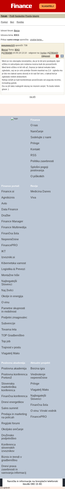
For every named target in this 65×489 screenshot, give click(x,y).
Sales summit (9, 408)
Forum (4, 16)
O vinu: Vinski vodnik (43, 410)
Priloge (35, 143)
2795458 (7, 53)
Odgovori (45, 56)
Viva (33, 197)
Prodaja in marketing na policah (14, 416)
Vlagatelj (48, 6)
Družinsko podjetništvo (8, 437)
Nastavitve (20, 16)
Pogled (4, 22)
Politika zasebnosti (42, 161)
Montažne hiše (10, 275)
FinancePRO (9, 245)
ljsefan (43, 53)
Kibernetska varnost (13, 263)
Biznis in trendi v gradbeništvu (11, 458)
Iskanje (35, 16)
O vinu (5, 302)
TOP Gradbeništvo (12, 335)
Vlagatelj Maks (10, 353)
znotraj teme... (36, 39)
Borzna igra (38, 368)
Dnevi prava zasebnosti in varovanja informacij (13, 469)
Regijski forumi (10, 423)
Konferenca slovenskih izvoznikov (8, 447)
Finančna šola (10, 233)
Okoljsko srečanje (12, 429)
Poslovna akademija (14, 368)
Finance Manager (12, 221)
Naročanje (37, 131)
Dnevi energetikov (12, 402)
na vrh (33, 97)
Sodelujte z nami (41, 137)
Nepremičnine (10, 239)
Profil (12, 16)
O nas (34, 125)
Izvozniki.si (8, 257)
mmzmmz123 (8, 45)
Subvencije (8, 323)
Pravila (28, 16)
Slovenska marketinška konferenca (8, 387)
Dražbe (5, 215)
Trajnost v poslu (11, 347)
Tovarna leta (8, 329)
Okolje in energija (12, 296)
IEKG (17, 50)
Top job (5, 341)
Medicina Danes (41, 191)
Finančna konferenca (14, 396)
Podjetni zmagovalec (14, 317)
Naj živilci (7, 290)
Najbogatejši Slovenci (9, 283)
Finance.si (7, 191)
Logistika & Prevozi (13, 269)
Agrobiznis (8, 197)
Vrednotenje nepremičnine (39, 376)
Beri (12, 22)
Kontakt (35, 149)
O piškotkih (37, 176)
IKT (3, 251)
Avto (4, 203)
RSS (33, 155)
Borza (17, 30)
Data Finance (9, 209)
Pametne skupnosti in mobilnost (13, 310)
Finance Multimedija (13, 227)
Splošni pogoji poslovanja (39, 169)
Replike (20, 22)
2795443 (53, 53)
